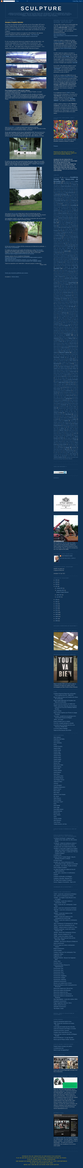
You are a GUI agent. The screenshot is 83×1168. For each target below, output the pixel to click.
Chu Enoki (57, 237)
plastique (68, 398)
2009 (56, 614)
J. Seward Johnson (63, 300)
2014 (56, 603)
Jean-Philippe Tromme (59, 779)
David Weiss (62, 249)
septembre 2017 (61, 590)
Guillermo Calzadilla (57, 287)
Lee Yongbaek (72, 328)
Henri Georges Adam (58, 292)
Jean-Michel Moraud (58, 777)
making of (70, 338)
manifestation (58, 339)
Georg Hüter (57, 279)
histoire (65, 294)
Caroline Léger (66, 227)
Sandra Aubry (56, 417)
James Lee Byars (57, 306)
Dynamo (66, 259)
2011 (56, 610)
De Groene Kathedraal (71, 249)
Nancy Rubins (74, 374)
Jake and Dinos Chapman (60, 303)
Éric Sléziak (67, 262)
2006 (56, 620)
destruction (66, 252)
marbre (60, 341)
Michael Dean (68, 354)
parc (62, 387)
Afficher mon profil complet (68, 558)
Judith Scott (60, 319)
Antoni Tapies (73, 197)
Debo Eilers (61, 251)
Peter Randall (57, 805)
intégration (71, 298)
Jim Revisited (71, 314)
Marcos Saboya (66, 344)
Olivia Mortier (71, 382)
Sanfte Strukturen (64, 417)
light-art (63, 332)
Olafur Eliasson (62, 382)
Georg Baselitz (74, 278)
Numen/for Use (66, 381)
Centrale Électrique (69, 229)
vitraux (77, 450)
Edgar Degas (56, 260)
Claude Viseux (74, 238)
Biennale (67, 219)
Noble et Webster (62, 379)
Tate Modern (56, 439)
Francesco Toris (74, 273)
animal (56, 194)
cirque (65, 237)
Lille (74, 332)
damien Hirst (75, 244)
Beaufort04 (57, 216)
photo (67, 395)
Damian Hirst (67, 244)
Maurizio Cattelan (64, 352)
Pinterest (56, 146)
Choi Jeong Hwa (68, 233)
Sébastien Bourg (57, 422)
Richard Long (57, 813)
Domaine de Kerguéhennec (60, 256)
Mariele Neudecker (57, 346)
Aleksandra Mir (74, 186)
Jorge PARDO (69, 317)
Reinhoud (62, 406)
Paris (66, 387)
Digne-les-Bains (65, 254)
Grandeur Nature (57, 284)
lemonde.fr (12, 127)
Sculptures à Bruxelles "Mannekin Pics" (63, 878)
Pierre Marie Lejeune (58, 809)
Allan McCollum (58, 189)
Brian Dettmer (65, 224)
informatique (58, 298)
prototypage (67, 401)
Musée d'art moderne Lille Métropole (62, 990)
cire (61, 237)
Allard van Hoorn (65, 189)
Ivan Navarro (56, 300)
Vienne (73, 449)
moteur (75, 363)
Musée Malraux (66, 371)
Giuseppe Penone (67, 281)
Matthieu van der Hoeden (59, 794)
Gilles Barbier (59, 281)
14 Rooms (56, 177)
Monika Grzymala (62, 362)
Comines (55, 241)
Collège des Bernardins (71, 240)
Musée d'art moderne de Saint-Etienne (63, 994)
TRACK (64, 446)
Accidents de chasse (69, 181)
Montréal (74, 362)
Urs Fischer (60, 447)
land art (61, 325)
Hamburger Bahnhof (58, 289)
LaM (56, 325)
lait (77, 324)
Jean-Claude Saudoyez (63, 309)
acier (76, 181)
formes (76, 271)
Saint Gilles (73, 415)
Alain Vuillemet (57, 737)
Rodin (61, 412)
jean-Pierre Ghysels (74, 311)
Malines (76, 338)
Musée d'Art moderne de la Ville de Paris (63, 988)
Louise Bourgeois (67, 333)
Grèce (67, 284)
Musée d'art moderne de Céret (61, 992)
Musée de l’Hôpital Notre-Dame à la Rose (69, 370)
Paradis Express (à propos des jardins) (63, 1046)
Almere (76, 189)
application (25, 216)
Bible (63, 219)
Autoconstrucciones (64, 208)
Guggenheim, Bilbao (58, 954)
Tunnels (68, 446)
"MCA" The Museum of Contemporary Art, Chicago (65, 923)
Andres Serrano (61, 192)
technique (62, 439)
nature (62, 376)
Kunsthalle (57, 322)
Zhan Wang (69, 458)
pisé (63, 398)
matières (55, 352)
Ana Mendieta (58, 191)
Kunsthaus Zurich (58, 963)
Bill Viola (56, 221)
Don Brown (70, 256)
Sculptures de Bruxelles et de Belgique (63, 876)
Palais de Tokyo (61, 385)
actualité (58, 183)
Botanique (68, 222)
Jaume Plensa (66, 308)
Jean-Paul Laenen (65, 311)
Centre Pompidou (58, 950)
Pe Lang (75, 392)
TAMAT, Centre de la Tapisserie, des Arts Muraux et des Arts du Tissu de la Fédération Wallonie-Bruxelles (65, 707)
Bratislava (59, 224)
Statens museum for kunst (60, 1004)
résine (55, 408)
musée (56, 366)
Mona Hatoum (73, 360)
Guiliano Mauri (64, 286)
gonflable (56, 282)
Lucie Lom (75, 333)
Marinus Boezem (57, 347)
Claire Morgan (58, 238)
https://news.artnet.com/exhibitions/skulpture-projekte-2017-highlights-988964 (23, 261)
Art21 (59, 205)
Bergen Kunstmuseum (59, 948)
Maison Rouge (64, 338)
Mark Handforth (68, 349)
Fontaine (60, 271)
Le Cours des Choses (62, 327)
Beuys (59, 219)
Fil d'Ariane (60, 270)
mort (71, 363)
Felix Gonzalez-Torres (73, 268)
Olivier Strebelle (57, 800)
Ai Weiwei (74, 184)
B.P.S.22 (70, 210)
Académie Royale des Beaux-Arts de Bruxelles (66, 179)
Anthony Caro (74, 195)
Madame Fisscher (62, 336)
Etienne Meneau (57, 766)
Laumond (56, 783)
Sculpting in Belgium (58, 420)
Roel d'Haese (67, 412)
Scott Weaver (67, 419)
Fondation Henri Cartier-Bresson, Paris (63, 1032)
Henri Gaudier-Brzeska (72, 290)
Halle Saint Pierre (73, 287)
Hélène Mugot (56, 290)
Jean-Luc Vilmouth (57, 311)
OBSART (55, 382)
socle (77, 425)
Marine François (57, 789)
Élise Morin (70, 260)
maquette (55, 341)
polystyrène (65, 400)
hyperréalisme (68, 295)
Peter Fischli (56, 395)
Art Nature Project (58, 860)
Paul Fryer (75, 390)
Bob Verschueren (73, 221)
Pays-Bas (56, 392)
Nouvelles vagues (58, 381)
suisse (75, 433)
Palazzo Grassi (56, 387)
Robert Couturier (69, 409)
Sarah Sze (71, 417)
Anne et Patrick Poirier (72, 194)
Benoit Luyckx (73, 216)
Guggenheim (56, 286)
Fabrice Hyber (57, 768)
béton (55, 219)
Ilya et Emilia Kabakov (62, 297)
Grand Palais (72, 283)
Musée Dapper (56, 370)
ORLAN (72, 384)
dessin (61, 252)
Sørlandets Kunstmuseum (60, 1006)
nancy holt (66, 374)
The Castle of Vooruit (68, 441)
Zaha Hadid (76, 457)
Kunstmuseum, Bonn (59, 972)
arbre (77, 199)
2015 (56, 601)
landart (66, 325)
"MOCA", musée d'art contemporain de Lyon (64, 925)
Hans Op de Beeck (73, 289)
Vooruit (64, 452)
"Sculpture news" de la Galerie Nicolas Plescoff (65, 846)
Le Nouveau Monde (58, 328)
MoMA (66, 360)
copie (64, 243)
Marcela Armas (73, 343)
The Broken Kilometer (58, 441)
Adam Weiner (66, 183)
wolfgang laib (56, 455)
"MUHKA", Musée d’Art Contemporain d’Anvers (65, 932)
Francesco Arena (66, 273)
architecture (73, 200)
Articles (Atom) (15, 276)
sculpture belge (74, 420)
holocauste (76, 294)
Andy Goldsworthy (69, 192)
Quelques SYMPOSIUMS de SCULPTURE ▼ (65, 625)
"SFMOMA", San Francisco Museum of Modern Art (66, 941)
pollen (60, 400)
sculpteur (74, 419)
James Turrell (64, 306)
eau (70, 259)
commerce (60, 241)
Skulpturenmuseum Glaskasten (69, 425)
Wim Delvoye (73, 453)
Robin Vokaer (73, 411)
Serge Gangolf (65, 422)
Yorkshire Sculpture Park (59, 457)
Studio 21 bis (61, 433)
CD (54, 229)
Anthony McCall (57, 197)
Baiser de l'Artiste (57, 211)
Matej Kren (65, 351)
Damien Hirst (57, 763)
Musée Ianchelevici (57, 371)
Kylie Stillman (63, 322)
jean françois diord (66, 555)
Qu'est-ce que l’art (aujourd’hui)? (61, 1050)
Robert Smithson (64, 411)
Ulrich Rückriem (57, 820)
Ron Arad (62, 414)
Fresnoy (66, 276)
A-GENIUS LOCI (58, 855)
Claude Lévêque (66, 238)
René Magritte (73, 406)
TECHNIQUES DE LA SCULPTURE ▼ (63, 886)
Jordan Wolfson (62, 317)
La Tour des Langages (66, 324)
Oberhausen (74, 381)
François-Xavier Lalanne (73, 275)
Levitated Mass (73, 330)
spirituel (62, 428)
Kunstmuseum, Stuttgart (59, 977)
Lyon (75, 335)
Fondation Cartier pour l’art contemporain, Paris (65, 952)
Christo (76, 235)
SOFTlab (56, 427)
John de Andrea (71, 316)
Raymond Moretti (68, 403)
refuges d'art (71, 404)
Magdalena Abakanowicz (72, 336)
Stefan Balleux (69, 428)
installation (65, 298)
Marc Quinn (66, 341)
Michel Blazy (57, 355)
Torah (55, 446)
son (66, 427)
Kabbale (75, 319)
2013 (56, 606)
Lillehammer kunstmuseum (60, 981)
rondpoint (75, 414)
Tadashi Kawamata (59, 436)
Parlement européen (73, 387)
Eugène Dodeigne (67, 265)
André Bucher (71, 191)
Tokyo (69, 444)
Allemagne (72, 189)
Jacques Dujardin (58, 42)
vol (60, 452)
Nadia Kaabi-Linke (58, 374)
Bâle (69, 211)
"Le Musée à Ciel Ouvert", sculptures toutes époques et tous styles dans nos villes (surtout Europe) (65, 840)
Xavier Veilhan (73, 455)
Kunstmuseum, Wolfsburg (60, 979)
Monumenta (56, 363)
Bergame (55, 218)
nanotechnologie (57, 376)
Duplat (61, 259)
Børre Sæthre (62, 222)
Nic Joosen (56, 796)
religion (67, 406)
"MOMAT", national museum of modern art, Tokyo (65, 927)
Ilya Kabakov (41, 163)
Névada (70, 376)
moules (60, 365)
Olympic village (61, 384)
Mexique (62, 354)
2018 (56, 584)
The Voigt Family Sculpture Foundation (63, 880)
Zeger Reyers (62, 458)
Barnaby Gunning (57, 214)
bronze (55, 226)
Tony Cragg (74, 444)
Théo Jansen (70, 442)
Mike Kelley (69, 357)
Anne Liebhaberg (58, 742)
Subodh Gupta (69, 433)
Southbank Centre (73, 427)
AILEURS (55, 186)
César (61, 230)
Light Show (59, 332)
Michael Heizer (75, 354)
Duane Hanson (74, 257)
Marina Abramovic (73, 346)
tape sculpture (68, 438)
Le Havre (70, 327)
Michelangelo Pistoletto (59, 357)
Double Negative (60, 257)
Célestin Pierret (57, 755)
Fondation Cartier (67, 270)
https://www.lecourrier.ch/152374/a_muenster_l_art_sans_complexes (21, 259)
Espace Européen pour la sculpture (62, 721)
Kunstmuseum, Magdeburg (60, 975)
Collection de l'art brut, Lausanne (61, 1030)
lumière (68, 335)
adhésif (72, 183)
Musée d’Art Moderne (65, 366)
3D (60, 177)
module (56, 360)
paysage (61, 392)
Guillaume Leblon (73, 286)
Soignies (62, 427)
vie (69, 449)
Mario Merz (71, 347)
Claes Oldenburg (74, 237)
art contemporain (66, 203)
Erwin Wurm (74, 262)
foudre (56, 273)
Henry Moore (75, 292)
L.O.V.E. (69, 322)
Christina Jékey (57, 757)
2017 (56, 586)
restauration (61, 408)
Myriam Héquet (75, 373)
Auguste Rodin (57, 748)
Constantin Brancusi (57, 243)
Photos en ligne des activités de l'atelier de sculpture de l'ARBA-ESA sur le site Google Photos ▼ (65, 153)
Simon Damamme (61, 423)
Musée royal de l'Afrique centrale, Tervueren (64, 1039)
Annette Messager (58, 195)
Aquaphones (72, 199)
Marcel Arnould (74, 341)
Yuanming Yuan (69, 457)
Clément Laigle (57, 761)
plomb (77, 398)
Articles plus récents (10, 273)
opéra (67, 384)
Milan (75, 357)
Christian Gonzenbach (69, 235)
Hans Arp (65, 289)
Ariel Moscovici (56, 202)
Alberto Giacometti (65, 186)
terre (66, 439)
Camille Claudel (57, 750)
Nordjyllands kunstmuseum (60, 1001)
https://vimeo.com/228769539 (12, 247)
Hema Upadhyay (63, 290)
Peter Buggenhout (73, 393)
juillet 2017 (59, 594)
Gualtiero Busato (73, 284)
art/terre (55, 205)
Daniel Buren (71, 246)
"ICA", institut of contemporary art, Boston (64, 895)
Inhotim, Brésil (57, 961)
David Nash (70, 248)
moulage (56, 365)
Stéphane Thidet (63, 430)
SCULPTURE (41, 8)
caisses (55, 227)
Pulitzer (72, 401)
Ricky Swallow (57, 814)
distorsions (71, 254)
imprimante (76, 297)
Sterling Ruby (71, 430)
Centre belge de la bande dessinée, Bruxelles (64, 1026)
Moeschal (61, 360)
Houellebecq (57, 295)
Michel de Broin (66, 355)
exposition (57, 268)
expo (74, 267)
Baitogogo (64, 211)
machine (55, 336)
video (65, 449)
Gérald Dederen (57, 772)
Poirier (56, 400)
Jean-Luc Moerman (73, 309)
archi (69, 200)
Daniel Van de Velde (58, 765)
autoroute (56, 210)
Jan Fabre (71, 306)
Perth (67, 393)
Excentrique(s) (58, 267)
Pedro (55, 803)
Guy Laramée (65, 287)
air (59, 186)
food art (65, 271)
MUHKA (76, 365)
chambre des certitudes (69, 230)
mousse (65, 365)
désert (56, 252)
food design (71, 271)
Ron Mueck (68, 414)
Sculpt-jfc (56, 874)
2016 (56, 599)
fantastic (64, 268)
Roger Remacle (56, 414)
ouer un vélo (14, 213)
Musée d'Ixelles (72, 368)
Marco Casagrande (57, 344)
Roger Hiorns (74, 412)
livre (77, 332)
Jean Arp (72, 308)
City (68, 237)
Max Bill (73, 352)
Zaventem (57, 458)
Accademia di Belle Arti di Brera (66, 76)
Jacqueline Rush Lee (73, 300)
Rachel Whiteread (58, 811)
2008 (56, 616)
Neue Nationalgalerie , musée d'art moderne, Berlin (65, 999)
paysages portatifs (68, 392)
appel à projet (65, 199)
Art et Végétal (74, 203)
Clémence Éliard (57, 240)
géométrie (67, 278)
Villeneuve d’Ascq (70, 450)
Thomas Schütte (62, 444)
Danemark (64, 246)
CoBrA (63, 240)
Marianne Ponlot (73, 344)
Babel (75, 210)
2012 (56, 608)
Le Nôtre (75, 327)
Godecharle (74, 281)
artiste (63, 205)
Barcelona (70, 213)
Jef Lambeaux (57, 313)
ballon (72, 211)
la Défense (74, 322)
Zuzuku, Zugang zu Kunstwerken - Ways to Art (65, 882)
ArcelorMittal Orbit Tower (60, 200)
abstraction (66, 177)
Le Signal (65, 328)
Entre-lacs (60, 262)
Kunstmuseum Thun (58, 968)
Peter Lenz (62, 395)
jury (65, 319)
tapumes (74, 438)
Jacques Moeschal (74, 301)
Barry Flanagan (65, 214)
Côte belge (70, 243)
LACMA (74, 324)
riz (62, 409)
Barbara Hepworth (62, 213)
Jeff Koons (64, 313)
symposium (69, 434)
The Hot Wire (39, 250)
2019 (56, 582)
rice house (67, 408)
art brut (59, 203)
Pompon (71, 400)
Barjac (75, 213)
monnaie (69, 362)
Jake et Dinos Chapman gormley (60, 305)
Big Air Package (74, 219)
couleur (75, 243)
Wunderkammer (65, 455)
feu (55, 270)
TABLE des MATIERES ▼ (60, 466)
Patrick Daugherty (61, 390)
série (71, 422)
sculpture (66, 420)
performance (61, 393)
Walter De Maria (70, 452)
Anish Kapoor (63, 194)
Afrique (61, 184)
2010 (56, 612)
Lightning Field (69, 332)
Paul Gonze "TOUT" (58, 802)
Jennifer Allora (71, 313)
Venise (67, 447)
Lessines (61, 330)
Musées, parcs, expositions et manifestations (64, 872)
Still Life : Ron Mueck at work (71, 431)
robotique (56, 412)
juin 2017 (59, 597)
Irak (76, 298)
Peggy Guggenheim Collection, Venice (63, 1003)
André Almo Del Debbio (59, 739)
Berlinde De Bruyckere (64, 218)
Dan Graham (57, 246)
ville (63, 450)
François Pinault (64, 275)
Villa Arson (59, 450)
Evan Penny (75, 265)
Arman (55, 744)
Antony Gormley (57, 199)
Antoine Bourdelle (65, 197)
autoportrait (74, 208)
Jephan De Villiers (58, 781)
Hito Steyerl (70, 294)
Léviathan (67, 330)
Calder (59, 227)
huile (62, 295)
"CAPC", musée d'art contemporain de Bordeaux (65, 894)
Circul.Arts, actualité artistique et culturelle (64, 723)
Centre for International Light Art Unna (62, 1021)
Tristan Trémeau (57, 710)
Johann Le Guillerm (62, 316)
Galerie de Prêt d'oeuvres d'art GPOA (62, 730)
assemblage (73, 205)
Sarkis (77, 417)
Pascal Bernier (57, 389)
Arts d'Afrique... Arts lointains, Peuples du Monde (65, 865)
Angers (76, 192)
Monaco (55, 362)
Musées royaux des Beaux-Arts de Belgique (62, 373)
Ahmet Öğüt (67, 184)
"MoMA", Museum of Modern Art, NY (62, 934)
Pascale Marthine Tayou (67, 389)
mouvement (70, 365)
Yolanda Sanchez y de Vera (60, 824)
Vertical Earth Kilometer (58, 449)
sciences (62, 419)
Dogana (76, 254)
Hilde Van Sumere (58, 294)
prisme (62, 401)
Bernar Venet (73, 218)
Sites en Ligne (69, 423)
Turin (73, 446)
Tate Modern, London (59, 1008)
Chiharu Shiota (60, 233)
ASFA (68, 205)
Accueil (16, 273)
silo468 (55, 423)
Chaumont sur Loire (66, 232)
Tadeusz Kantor (69, 436)
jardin (60, 308)
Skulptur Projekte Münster (14, 22)
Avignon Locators (63, 210)
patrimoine (68, 390)
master (59, 351)
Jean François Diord (58, 776)
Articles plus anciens (23, 273)
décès (66, 251)
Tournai (59, 446)
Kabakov (69, 319)
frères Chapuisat (59, 276)
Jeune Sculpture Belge (62, 314)
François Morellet (57, 275)
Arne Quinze (72, 202)
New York (76, 376)
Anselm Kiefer (67, 195)
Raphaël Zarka (60, 403)
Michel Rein (74, 355)
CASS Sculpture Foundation (60, 867)
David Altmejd (62, 248)
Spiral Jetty (56, 428)
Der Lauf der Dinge (74, 251)
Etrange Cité (59, 265)
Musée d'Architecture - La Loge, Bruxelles (63, 1037)
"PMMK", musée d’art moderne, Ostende (63, 936)
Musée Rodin (73, 371)
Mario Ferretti (65, 347)
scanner (57, 419)
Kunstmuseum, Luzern (59, 973)
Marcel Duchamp (57, 343)
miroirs (71, 359)
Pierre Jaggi (56, 807)
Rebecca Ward (75, 403)
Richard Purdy (57, 409)
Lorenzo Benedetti (58, 333)
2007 (56, 618)
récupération (63, 404)
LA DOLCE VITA (57, 324)
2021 (56, 580)
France (60, 273)
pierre (72, 395)
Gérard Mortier (71, 279)
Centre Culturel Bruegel (65, 48)
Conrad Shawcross (73, 241)
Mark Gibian (60, 349)
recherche (57, 404)
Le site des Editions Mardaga (60, 728)
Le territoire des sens (59, 1048)
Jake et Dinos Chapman (72, 303)
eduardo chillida (63, 260)
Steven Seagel (61, 431)
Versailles (74, 447)
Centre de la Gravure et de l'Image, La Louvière (65, 1028)
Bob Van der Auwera (64, 221)
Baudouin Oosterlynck (74, 214)
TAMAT (68, 92)
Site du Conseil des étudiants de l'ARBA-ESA (64, 704)
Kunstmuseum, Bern (58, 970)
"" (57, 69)
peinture (55, 393)
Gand (62, 278)
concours (66, 241)
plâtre (73, 398)
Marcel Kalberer (65, 343)
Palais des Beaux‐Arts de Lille (71, 385)
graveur (63, 284)
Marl (73, 349)
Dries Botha (67, 257)
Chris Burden (75, 233)
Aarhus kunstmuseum (59, 943)
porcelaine (76, 400)
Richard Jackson (73, 408)
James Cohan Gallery (72, 305)
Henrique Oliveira (67, 292)
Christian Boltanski (59, 235)
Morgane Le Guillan (65, 363)
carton (75, 227)
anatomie (64, 191)
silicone (75, 422)
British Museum (73, 224)
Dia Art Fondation (73, 252)
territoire (70, 439)
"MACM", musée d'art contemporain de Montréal (65, 908)
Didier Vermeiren (57, 254)
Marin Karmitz (64, 346)
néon (67, 376)
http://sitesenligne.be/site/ (60, 34)
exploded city (67, 267)
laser (71, 325)
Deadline (55, 251)
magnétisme (56, 338)
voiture (56, 452)
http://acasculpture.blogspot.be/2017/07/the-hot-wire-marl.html (19, 253)
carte (72, 227)
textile (75, 439)
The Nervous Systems (62, 442)
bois (55, 222)
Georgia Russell (64, 279)
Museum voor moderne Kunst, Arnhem (63, 983)
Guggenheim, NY (58, 956)
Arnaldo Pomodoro (64, 202)
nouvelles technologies (73, 379)
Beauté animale (65, 216)
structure (55, 433)
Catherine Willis (57, 753)
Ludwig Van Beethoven (58, 335)
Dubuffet (57, 259)
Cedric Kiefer (59, 229)
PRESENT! (57, 401)
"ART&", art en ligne (58, 719)
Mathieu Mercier (73, 351)
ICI (74, 295)
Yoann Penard (57, 822)
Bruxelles (74, 225)
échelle (74, 259)
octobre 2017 (60, 588)
